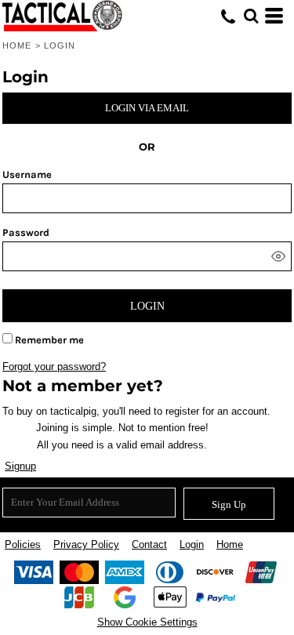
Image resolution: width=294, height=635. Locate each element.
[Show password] (278, 256)
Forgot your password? (54, 366)
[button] (251, 16)
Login (192, 544)
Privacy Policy (86, 544)
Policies (23, 544)
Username (27, 174)
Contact (149, 544)
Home (16, 45)
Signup (20, 466)
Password (25, 232)
